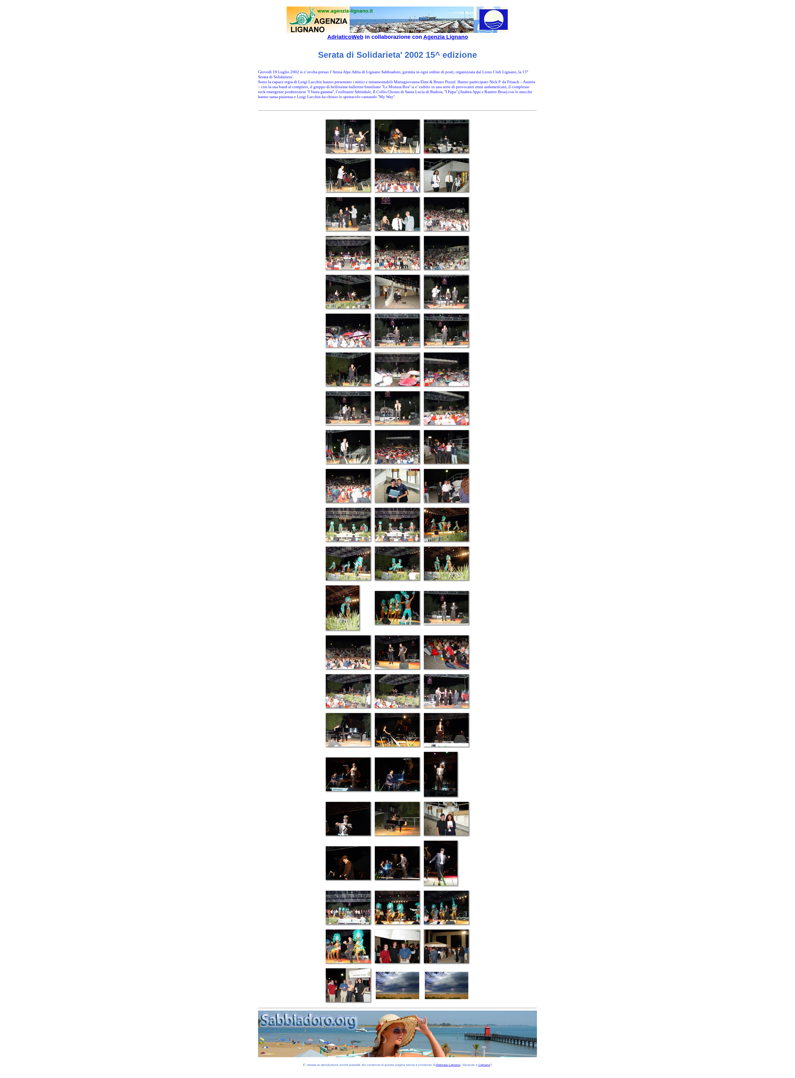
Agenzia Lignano (445, 37)
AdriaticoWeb (345, 37)
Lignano (484, 1065)
